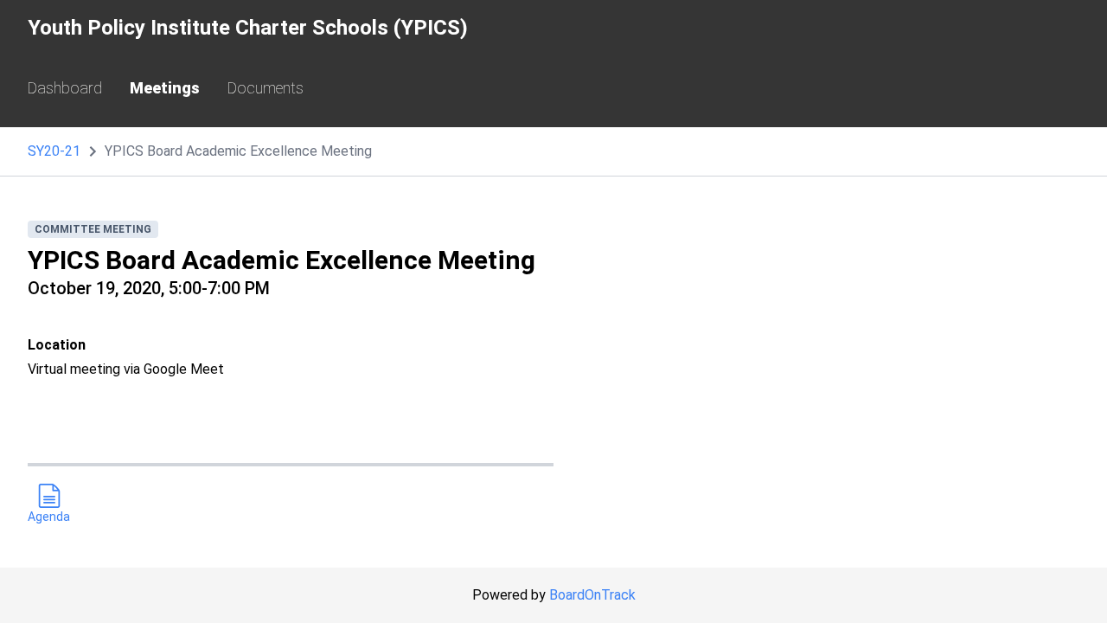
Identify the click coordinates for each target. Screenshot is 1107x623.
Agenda (49, 516)
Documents (265, 88)
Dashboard (65, 88)
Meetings (165, 88)
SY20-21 (54, 151)
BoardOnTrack (592, 595)
